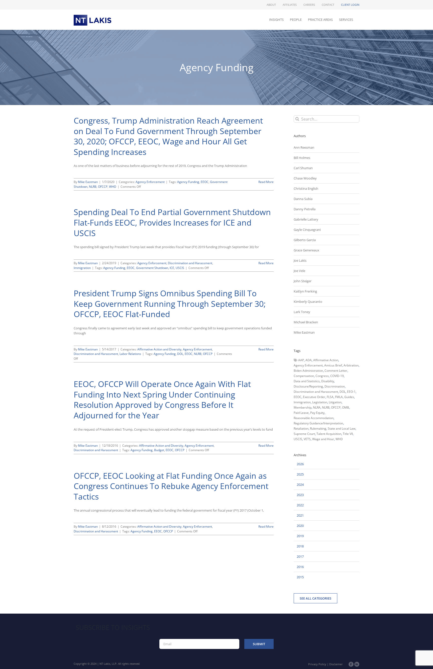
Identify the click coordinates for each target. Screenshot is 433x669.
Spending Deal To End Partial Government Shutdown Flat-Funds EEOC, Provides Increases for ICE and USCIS (172, 222)
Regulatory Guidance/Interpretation (318, 423)
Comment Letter (335, 370)
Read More (266, 182)
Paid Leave (301, 413)
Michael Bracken (306, 322)
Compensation (304, 376)
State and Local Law (341, 428)
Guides (349, 397)
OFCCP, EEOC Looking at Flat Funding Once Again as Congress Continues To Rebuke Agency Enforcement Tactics (171, 486)
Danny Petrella (304, 209)
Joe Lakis (300, 260)
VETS (307, 439)
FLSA (330, 397)
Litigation (335, 402)
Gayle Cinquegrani (307, 229)
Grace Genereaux (306, 250)
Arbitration (351, 365)
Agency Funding (188, 182)
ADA (308, 360)
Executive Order (314, 397)
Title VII (348, 434)
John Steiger (302, 281)
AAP (301, 360)
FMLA (339, 397)
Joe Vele (299, 270)
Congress (322, 376)
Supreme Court (304, 434)
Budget (159, 450)
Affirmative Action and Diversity (159, 349)
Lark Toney (302, 312)
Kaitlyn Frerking (305, 291)
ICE (172, 268)
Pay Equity (317, 413)
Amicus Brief (333, 365)
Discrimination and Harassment (190, 263)
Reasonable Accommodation (314, 418)
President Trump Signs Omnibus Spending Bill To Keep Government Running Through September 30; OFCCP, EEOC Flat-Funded (170, 303)
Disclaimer (336, 664)
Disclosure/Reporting (308, 386)
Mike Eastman (88, 182)
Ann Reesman (304, 147)
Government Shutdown (152, 268)
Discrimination (334, 386)
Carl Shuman (303, 168)
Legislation (319, 402)
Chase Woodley (305, 178)
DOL (180, 354)
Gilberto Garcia (305, 240)
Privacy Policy (317, 664)
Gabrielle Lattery (306, 219)
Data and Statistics (307, 381)
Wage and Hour (323, 439)
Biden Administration (308, 370)
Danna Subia (303, 199)
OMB (345, 407)
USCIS (180, 268)
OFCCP (102, 186)
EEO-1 (351, 392)
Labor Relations (130, 354)
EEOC (204, 182)
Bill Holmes (302, 157)
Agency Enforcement (150, 182)
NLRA (316, 407)
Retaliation (301, 428)
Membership (302, 407)
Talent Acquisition (328, 434)
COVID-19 (337, 376)
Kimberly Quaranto (308, 301)
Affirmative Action (325, 360)
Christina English (306, 188)
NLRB (92, 186)
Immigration (82, 268)
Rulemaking (318, 428)
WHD (112, 186)
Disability (327, 381)
